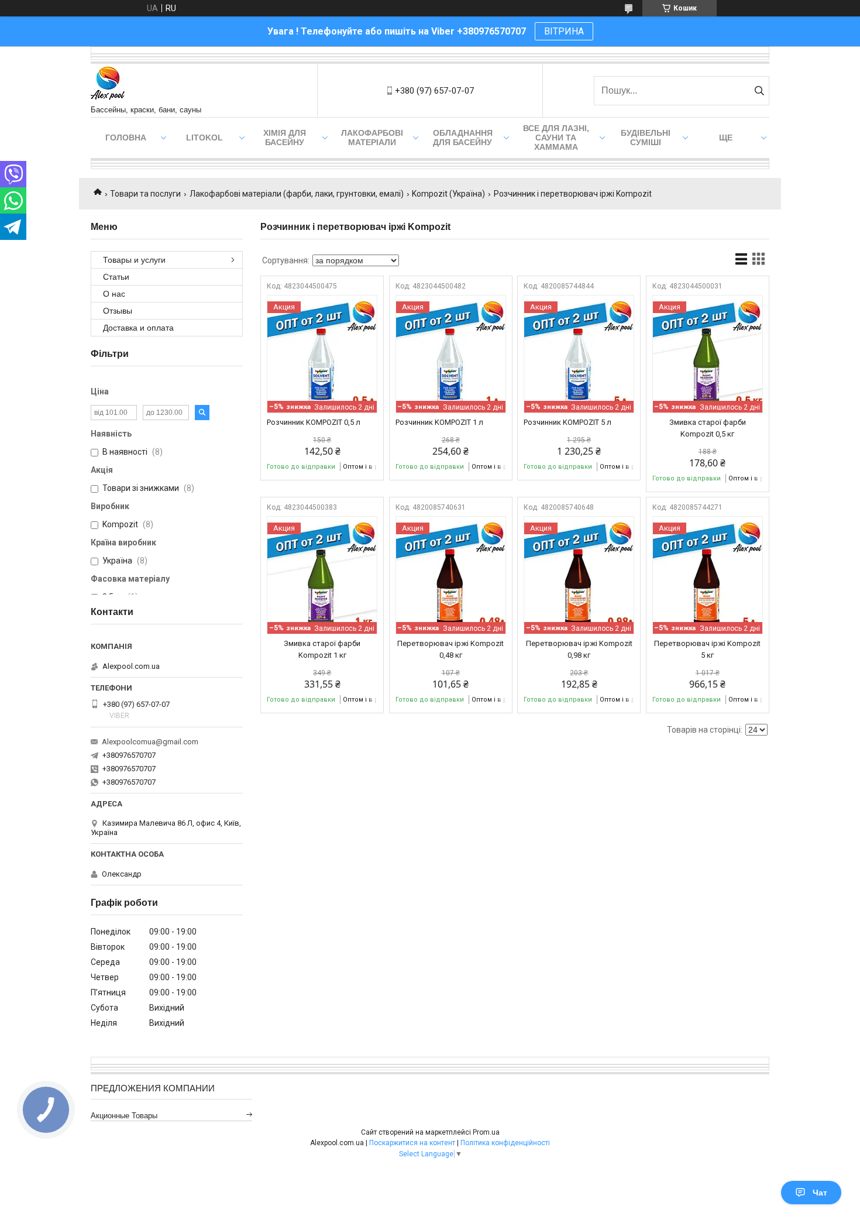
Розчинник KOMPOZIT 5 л (567, 422)
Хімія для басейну (284, 137)
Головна (125, 137)
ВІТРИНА (564, 31)
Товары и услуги (134, 259)
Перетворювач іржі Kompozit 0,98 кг (579, 649)
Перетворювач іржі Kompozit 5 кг (707, 649)
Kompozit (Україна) (448, 193)
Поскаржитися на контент (412, 1143)
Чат (820, 1192)
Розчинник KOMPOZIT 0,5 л (313, 422)
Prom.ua (486, 1132)
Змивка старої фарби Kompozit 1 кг (322, 649)
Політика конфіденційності (505, 1143)
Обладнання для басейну (463, 137)
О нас (114, 293)
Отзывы (117, 310)
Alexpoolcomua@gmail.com (150, 741)
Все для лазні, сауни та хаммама (556, 137)
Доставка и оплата (138, 327)
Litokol (204, 137)
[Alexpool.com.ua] (108, 84)
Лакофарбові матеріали (372, 137)
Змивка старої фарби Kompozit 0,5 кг (707, 428)
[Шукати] (759, 90)
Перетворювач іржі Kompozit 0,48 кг (450, 649)
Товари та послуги (145, 193)
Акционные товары (124, 1115)
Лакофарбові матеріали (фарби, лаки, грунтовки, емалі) (297, 193)
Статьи (116, 276)
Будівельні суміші (645, 137)
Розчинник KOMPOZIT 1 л (439, 422)
